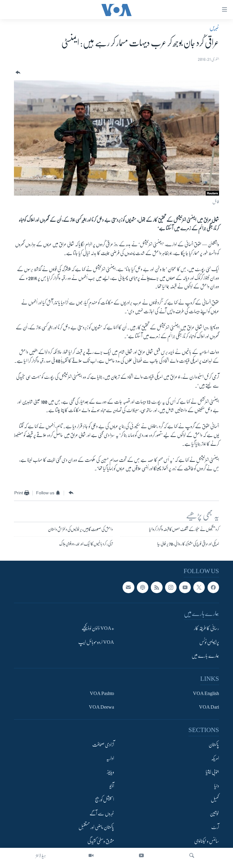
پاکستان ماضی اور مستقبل (96, 827)
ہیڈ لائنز (41, 855)
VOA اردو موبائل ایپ (96, 642)
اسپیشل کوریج (104, 800)
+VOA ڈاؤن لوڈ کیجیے (98, 628)
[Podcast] (142, 587)
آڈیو (112, 786)
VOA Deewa (101, 707)
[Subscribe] (128, 587)
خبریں (214, 27)
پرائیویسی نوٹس (209, 642)
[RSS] (156, 587)
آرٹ (215, 827)
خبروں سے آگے (101, 813)
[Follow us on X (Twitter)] (199, 587)
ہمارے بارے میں (205, 656)
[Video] (91, 855)
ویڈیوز (110, 772)
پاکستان (214, 745)
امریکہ (215, 758)
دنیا (216, 786)
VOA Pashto (102, 693)
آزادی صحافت (103, 745)
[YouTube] (141, 855)
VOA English (206, 693)
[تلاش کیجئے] (192, 855)
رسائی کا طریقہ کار (206, 628)
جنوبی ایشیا (212, 772)
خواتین (214, 813)
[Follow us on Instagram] (171, 587)
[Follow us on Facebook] (213, 587)
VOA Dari (209, 707)
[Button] (17, 72)
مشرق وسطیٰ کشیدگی (100, 841)
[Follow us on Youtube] (185, 587)
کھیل (215, 800)
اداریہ (110, 758)
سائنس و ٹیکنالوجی (206, 841)
